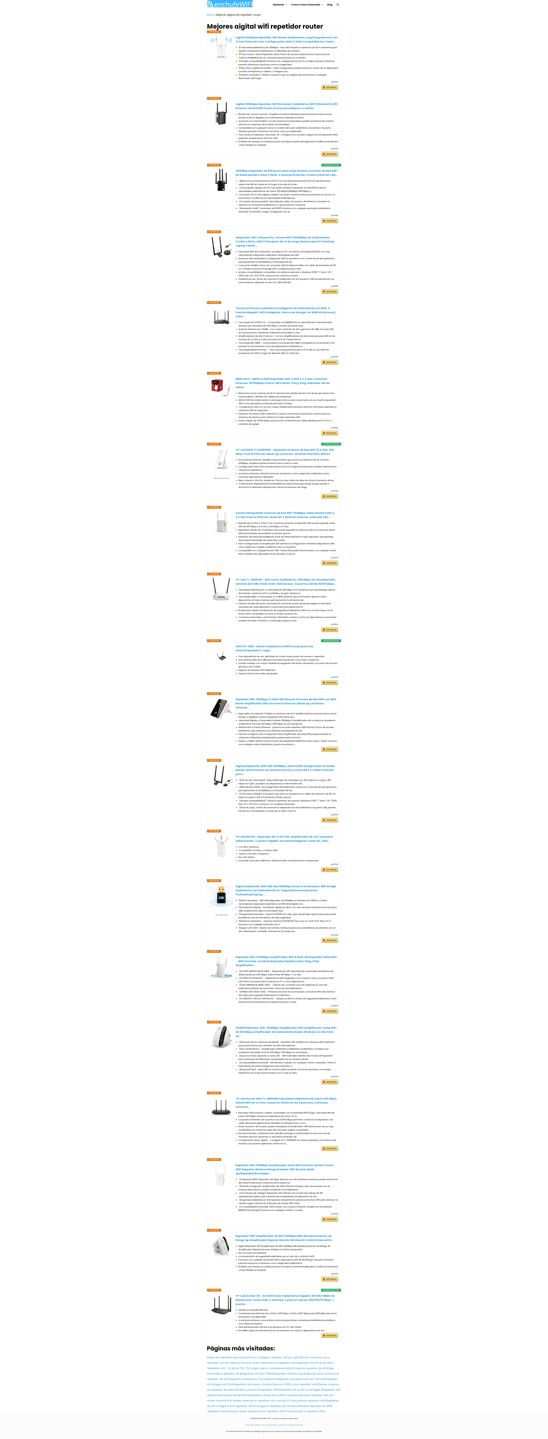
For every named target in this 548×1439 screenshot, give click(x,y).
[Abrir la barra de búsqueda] (337, 4)
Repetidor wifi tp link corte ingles (300, 1390)
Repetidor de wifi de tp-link (314, 1363)
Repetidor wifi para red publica (293, 1373)
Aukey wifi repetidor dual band (226, 1357)
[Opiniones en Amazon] (221, 474)
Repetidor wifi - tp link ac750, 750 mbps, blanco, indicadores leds (249, 1368)
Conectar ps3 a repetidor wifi (304, 1411)
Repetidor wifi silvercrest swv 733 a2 (300, 1379)
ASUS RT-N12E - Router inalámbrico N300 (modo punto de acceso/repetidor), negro (274, 648)
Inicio (210, 15)
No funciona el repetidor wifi (259, 1390)
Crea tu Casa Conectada (305, 4)
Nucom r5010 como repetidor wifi (295, 1384)
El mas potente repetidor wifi (306, 1400)
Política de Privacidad (281, 1425)
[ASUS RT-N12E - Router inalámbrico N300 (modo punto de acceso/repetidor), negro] (221, 655)
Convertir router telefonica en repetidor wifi (267, 1363)
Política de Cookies (263, 1425)
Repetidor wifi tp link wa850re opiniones (275, 1395)
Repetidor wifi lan (219, 1411)
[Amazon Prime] (334, 82)
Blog (329, 4)
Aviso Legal (249, 1425)
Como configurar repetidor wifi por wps (273, 1357)
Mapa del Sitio (297, 1425)
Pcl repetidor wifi (242, 1406)
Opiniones (278, 4)
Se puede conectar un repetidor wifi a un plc (257, 1400)
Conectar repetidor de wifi (310, 1368)
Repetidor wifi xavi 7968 (257, 1373)
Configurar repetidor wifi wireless (276, 1406)
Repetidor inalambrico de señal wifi (252, 1379)
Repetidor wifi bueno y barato (253, 1384)
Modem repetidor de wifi (315, 1406)
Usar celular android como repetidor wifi (257, 1411)
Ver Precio (331, 87)
